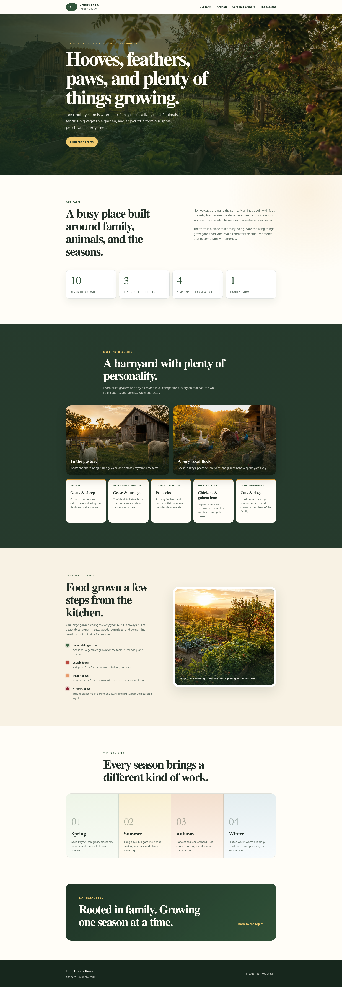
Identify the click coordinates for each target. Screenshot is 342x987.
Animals (222, 7)
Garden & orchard (243, 7)
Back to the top (250, 924)
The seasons (268, 7)
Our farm (205, 7)
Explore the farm (82, 142)
